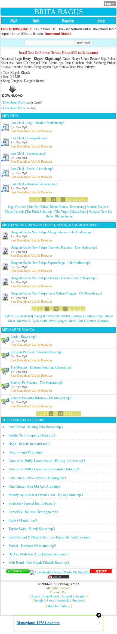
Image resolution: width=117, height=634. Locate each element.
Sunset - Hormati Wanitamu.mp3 (32, 546)
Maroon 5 (23, 321)
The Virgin (62, 212)
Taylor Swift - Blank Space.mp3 (31, 529)
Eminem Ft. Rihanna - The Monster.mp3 (37, 383)
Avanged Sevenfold (46, 316)
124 (81, 199)
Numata (93, 212)
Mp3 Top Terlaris (58, 606)
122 (68, 199)
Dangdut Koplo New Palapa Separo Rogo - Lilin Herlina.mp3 (50, 263)
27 (48, 199)
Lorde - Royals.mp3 (23, 337)
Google (38, 600)
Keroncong (77, 207)
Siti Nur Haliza (38, 207)
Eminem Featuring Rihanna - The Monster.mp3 (41, 398)
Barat (101, 20)
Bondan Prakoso (97, 207)
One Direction (87, 321)
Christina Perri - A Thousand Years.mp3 (36, 352)
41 (79, 309)
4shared (67, 596)
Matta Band (78, 212)
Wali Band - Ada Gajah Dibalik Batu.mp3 (38, 563)
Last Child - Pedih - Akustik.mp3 (32, 169)
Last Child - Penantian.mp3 (28, 153)
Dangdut (68, 20)
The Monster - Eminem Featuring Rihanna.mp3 (41, 367)
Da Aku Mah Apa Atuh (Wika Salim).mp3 (38, 554)
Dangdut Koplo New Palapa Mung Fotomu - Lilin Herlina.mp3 (51, 232)
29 (58, 199)
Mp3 (13, 20)
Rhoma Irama (63, 216)
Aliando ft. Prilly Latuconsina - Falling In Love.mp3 (46, 461)
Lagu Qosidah (17, 207)
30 (70, 413)
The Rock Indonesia (39, 212)
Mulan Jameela (14, 212)
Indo (36, 20)
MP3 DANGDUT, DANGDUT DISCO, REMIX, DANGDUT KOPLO (49, 225)
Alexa (50, 600)
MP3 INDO (10, 116)
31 (75, 413)
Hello (49, 216)
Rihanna (103, 321)
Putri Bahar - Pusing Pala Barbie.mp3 (35, 427)
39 (70, 309)
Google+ (80, 596)
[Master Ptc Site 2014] (60, 572)
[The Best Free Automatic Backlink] (101, 572)
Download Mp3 (13, 102)
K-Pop (8, 316)
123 (74, 199)
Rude (72, 321)
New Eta (106, 212)
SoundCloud (51, 596)
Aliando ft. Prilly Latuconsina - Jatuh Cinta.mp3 (43, 469)
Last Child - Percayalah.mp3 (29, 138)
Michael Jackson (71, 316)
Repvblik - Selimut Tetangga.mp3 (33, 512)
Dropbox (77, 600)
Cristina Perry (94, 316)
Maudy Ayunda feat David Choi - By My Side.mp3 (45, 495)
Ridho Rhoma (59, 207)
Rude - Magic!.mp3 (22, 520)
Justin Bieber (23, 316)
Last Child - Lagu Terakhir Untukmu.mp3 (37, 123)
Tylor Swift (39, 321)
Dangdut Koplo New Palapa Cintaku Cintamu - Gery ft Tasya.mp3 (53, 278)
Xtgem (35, 596)
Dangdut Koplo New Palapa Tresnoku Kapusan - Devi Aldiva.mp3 (54, 247)
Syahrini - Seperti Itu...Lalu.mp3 (32, 503)
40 (74, 309)
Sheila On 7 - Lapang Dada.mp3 (31, 435)
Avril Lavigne (58, 321)
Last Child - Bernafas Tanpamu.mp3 (34, 184)
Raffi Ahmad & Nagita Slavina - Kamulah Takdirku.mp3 (49, 537)
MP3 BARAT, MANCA (18, 330)
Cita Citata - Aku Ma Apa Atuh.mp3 (34, 486)
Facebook (62, 600)
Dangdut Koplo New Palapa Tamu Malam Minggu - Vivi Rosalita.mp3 (56, 293)
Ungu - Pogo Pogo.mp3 (25, 452)
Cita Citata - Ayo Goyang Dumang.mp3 (37, 478)
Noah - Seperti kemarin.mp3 (29, 444)
